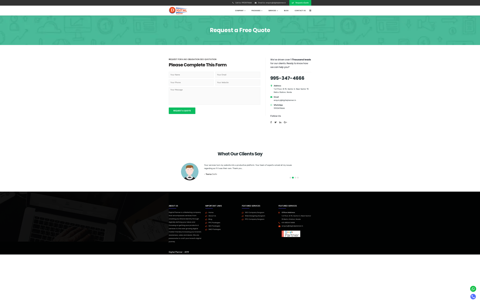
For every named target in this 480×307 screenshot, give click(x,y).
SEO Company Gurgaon (254, 212)
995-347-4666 (287, 78)
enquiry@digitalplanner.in (276, 3)
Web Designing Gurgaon (255, 216)
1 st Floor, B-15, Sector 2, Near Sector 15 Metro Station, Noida (296, 215)
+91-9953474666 (288, 222)
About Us (212, 216)
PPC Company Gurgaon (254, 219)
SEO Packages (214, 226)
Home (211, 212)
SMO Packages (214, 229)
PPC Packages (214, 222)
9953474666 (247, 3)
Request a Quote (302, 3)
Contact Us (300, 10)
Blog (286, 10)
